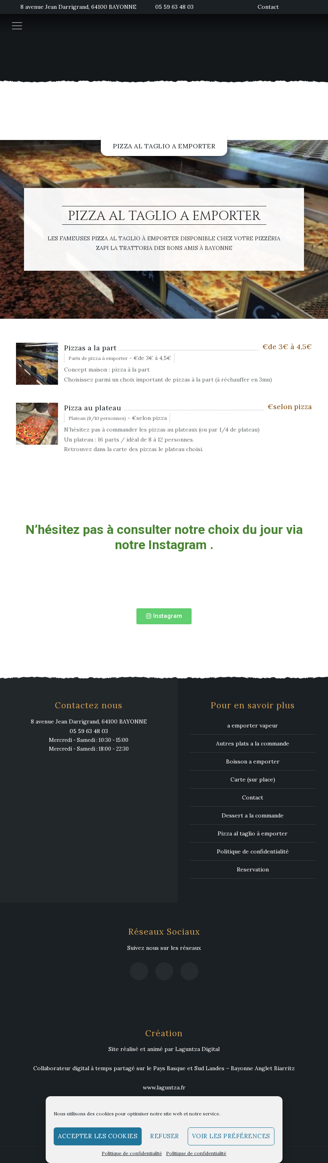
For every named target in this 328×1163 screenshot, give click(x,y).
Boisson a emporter (253, 761)
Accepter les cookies (97, 1136)
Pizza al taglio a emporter (164, 146)
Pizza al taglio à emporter (253, 833)
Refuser (164, 1136)
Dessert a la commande (253, 815)
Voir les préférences (231, 1136)
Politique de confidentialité (132, 1153)
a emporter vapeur (252, 725)
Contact (268, 6)
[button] (164, 616)
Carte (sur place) (252, 779)
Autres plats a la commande (252, 743)
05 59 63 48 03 (174, 6)
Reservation (253, 869)
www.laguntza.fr (164, 1087)
